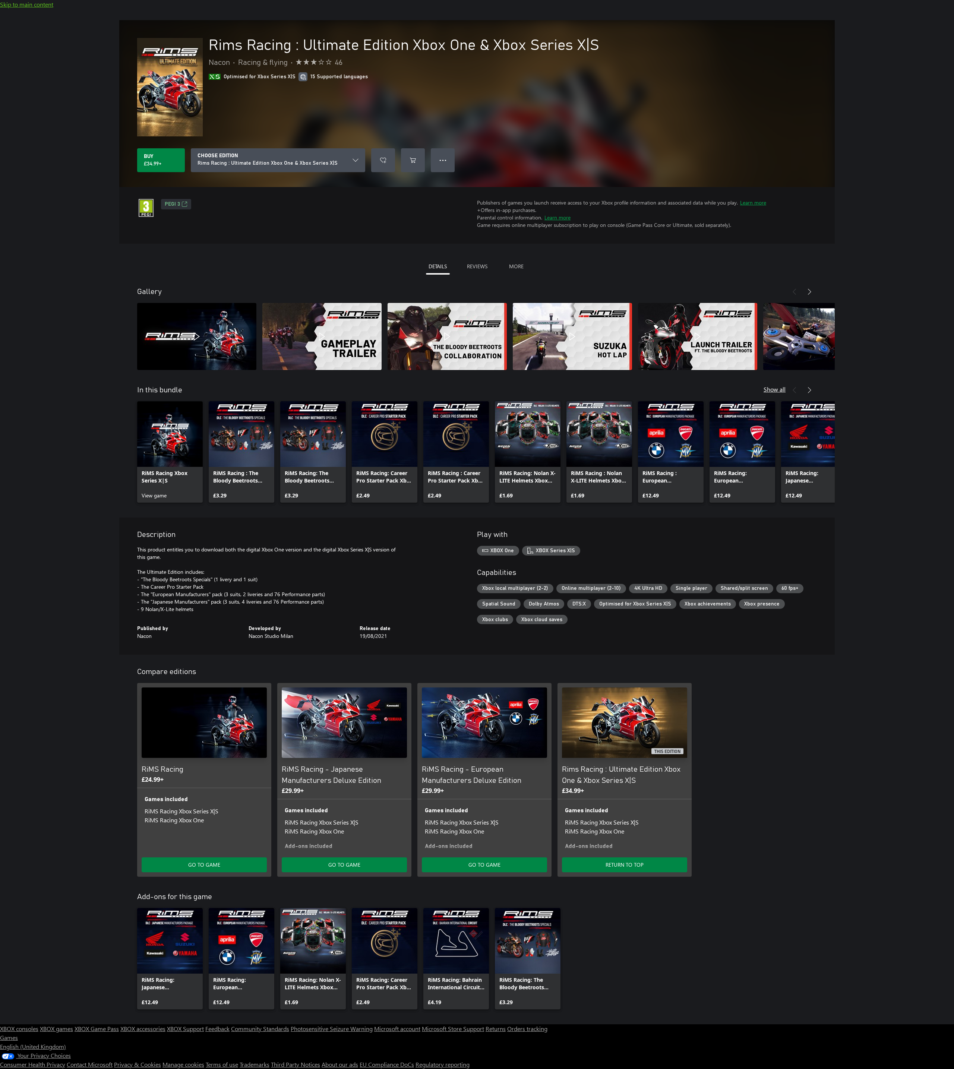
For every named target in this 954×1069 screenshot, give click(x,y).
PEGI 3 (172, 204)
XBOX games (56, 1028)
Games (9, 1037)
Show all (775, 389)
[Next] (809, 292)
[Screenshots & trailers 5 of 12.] (697, 336)
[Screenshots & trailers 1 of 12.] (196, 336)
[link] (170, 452)
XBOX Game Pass (97, 1028)
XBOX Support (185, 1028)
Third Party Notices (295, 1064)
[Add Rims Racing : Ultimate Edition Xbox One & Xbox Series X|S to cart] (413, 160)
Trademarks (254, 1064)
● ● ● (442, 160)
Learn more (753, 202)
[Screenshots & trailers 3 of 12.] (447, 336)
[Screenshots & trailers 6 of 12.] (822, 336)
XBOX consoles (19, 1028)
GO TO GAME (204, 864)
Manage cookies (183, 1064)
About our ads (340, 1064)
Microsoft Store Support (453, 1028)
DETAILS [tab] (438, 266)
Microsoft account (397, 1028)
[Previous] (794, 292)
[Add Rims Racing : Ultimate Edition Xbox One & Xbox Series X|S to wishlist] (383, 160)
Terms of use (222, 1064)
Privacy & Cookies (137, 1064)
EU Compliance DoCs (387, 1064)
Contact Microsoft (90, 1064)
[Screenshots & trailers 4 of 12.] (572, 336)
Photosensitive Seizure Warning (332, 1028)
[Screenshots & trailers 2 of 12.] (322, 336)
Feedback (217, 1028)
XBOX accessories (142, 1028)
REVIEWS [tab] (477, 266)
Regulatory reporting (443, 1064)
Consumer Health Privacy (32, 1064)
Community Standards (260, 1028)
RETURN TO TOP (625, 864)
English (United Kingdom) (33, 1046)
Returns (496, 1028)
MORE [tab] (516, 266)
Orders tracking (527, 1028)
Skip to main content (26, 4)
